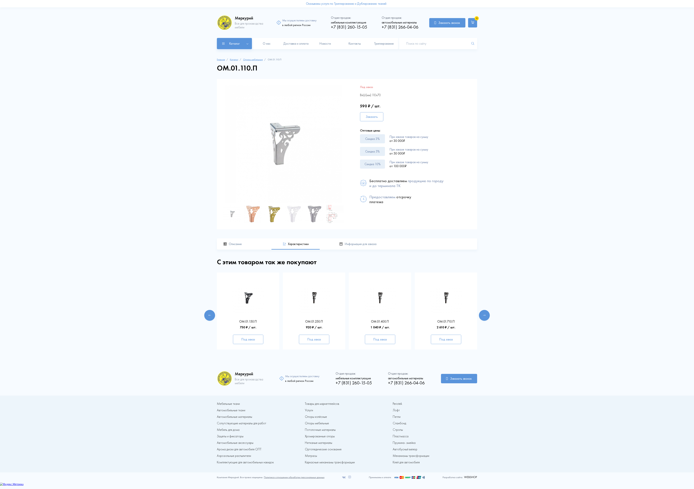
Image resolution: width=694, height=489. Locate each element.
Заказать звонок (449, 23)
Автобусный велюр (405, 449)
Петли (396, 417)
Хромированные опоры (320, 436)
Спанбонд (399, 423)
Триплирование (384, 44)
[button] (209, 315)
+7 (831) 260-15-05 (349, 27)
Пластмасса (400, 436)
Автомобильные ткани (231, 410)
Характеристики (298, 244)
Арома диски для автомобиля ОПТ (239, 449)
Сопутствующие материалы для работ (241, 423)
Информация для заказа (360, 244)
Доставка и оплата (296, 44)
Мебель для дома (228, 430)
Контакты (354, 44)
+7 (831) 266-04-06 (400, 27)
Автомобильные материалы (234, 417)
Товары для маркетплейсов (322, 404)
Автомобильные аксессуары (235, 443)
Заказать (372, 117)
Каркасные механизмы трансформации (330, 462)
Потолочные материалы (320, 430)
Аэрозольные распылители (234, 456)
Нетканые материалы (318, 443)
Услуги (309, 410)
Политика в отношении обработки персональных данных (294, 477)
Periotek (397, 404)
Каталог (234, 59)
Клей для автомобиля (406, 462)
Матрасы (311, 456)
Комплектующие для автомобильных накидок (245, 462)
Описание (235, 244)
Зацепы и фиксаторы (230, 436)
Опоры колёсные (316, 417)
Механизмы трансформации (411, 456)
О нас (267, 44)
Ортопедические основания (323, 449)
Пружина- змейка (404, 443)
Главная (221, 59)
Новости (325, 44)
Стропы (398, 430)
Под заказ (248, 339)
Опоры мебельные (253, 59)
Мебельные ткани (228, 404)
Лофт (396, 410)
